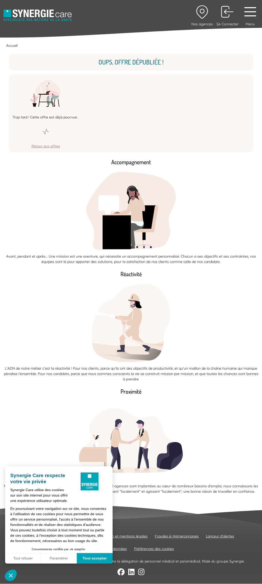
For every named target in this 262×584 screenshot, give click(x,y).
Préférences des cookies (154, 548)
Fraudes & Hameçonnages (177, 536)
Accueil (12, 45)
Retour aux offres (45, 146)
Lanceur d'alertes (220, 536)
